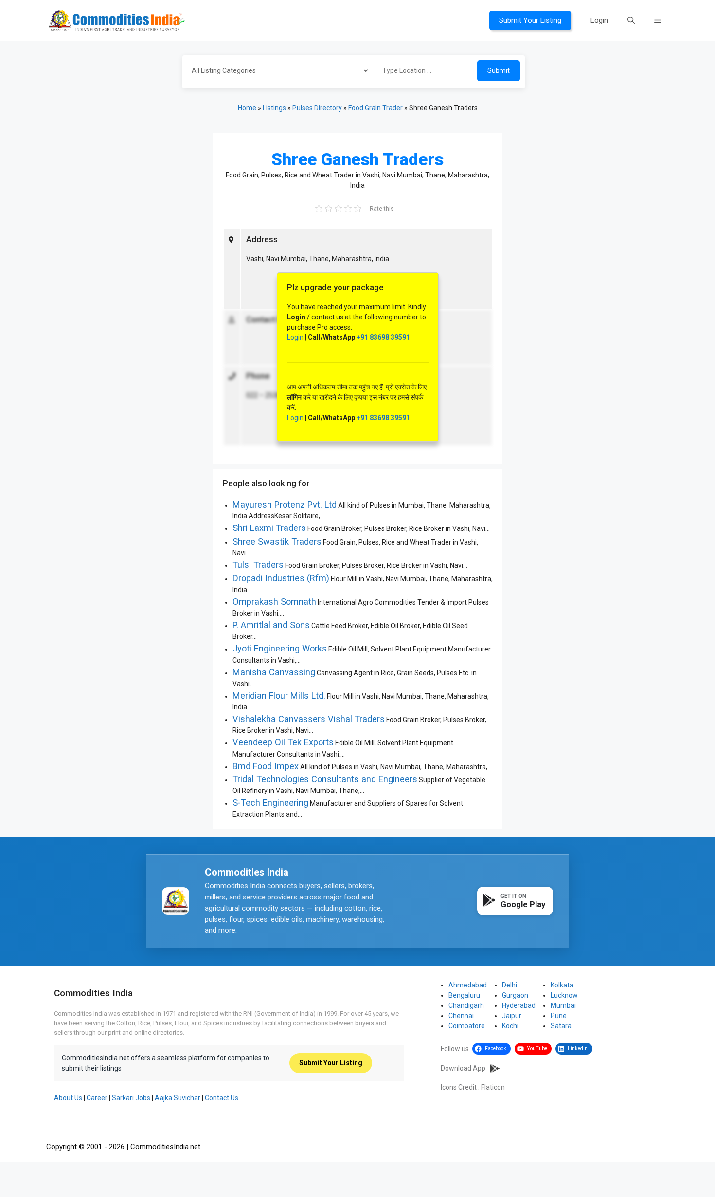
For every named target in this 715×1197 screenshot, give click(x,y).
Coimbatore (466, 1026)
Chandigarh (466, 1005)
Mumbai (563, 1005)
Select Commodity (275, 71)
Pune (559, 1016)
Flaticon (493, 1087)
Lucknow (564, 995)
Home (247, 108)
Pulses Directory (317, 108)
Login (599, 20)
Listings (274, 108)
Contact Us (221, 1098)
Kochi (510, 1026)
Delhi (509, 985)
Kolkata (562, 985)
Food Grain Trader (375, 108)
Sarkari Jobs (131, 1098)
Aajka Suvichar (177, 1098)
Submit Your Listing (530, 20)
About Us (68, 1098)
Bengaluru (464, 995)
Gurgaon (515, 995)
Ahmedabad (467, 985)
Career (97, 1098)
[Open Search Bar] (631, 20)
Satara (561, 1026)
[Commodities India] (117, 20)
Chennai (461, 1016)
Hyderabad (519, 1005)
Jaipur (511, 1016)
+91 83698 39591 (383, 337)
